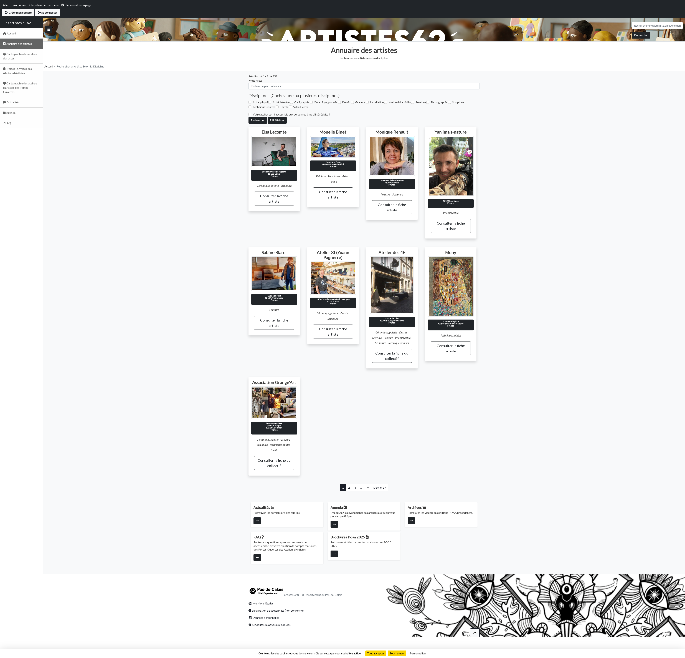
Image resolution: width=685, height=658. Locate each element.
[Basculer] (48, 29)
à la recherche (37, 5)
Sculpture (458, 102)
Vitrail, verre (300, 107)
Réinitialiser (277, 120)
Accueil (48, 66)
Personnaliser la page (78, 5)
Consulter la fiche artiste (274, 198)
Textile (284, 107)
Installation (377, 102)
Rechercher (641, 35)
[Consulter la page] (257, 520)
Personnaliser (418, 653)
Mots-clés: (255, 80)
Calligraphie (301, 102)
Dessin (346, 102)
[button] (475, 632)
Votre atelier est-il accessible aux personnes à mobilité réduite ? (291, 114)
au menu (54, 5)
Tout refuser (397, 653)
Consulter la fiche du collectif (391, 356)
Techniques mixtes (264, 107)
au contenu (19, 5)
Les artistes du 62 (17, 23)
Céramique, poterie (325, 102)
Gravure (360, 102)
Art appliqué (260, 102)
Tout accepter (375, 653)
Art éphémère (281, 102)
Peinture (420, 102)
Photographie (439, 102)
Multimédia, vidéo (400, 102)
